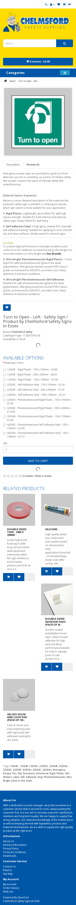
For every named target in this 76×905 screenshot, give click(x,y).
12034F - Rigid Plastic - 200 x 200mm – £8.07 (32, 374)
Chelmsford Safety (21, 332)
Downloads (9, 856)
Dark (29, 780)
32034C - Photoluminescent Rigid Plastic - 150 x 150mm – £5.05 (39, 401)
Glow (14, 780)
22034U (63, 766)
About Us (8, 841)
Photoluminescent (54, 777)
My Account (9, 884)
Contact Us (9, 866)
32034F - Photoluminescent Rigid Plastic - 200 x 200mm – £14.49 (39, 409)
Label (16, 777)
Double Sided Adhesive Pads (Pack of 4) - (55, 621)
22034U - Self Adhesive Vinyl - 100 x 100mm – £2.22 (36, 394)
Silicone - (52, 529)
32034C (7, 769)
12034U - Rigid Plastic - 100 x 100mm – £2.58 (32, 379)
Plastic (60, 773)
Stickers (7, 777)
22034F (53, 766)
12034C (14, 766)
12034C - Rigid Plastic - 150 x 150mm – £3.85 (32, 369)
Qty (5, 443)
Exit (20, 773)
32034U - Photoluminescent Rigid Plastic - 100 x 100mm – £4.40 (39, 418)
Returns (7, 870)
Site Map (8, 874)
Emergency (59, 769)
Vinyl (40, 777)
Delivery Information (15, 845)
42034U (47, 769)
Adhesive (31, 777)
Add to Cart (38, 461)
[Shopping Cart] (64, 4)
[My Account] (52, 4)
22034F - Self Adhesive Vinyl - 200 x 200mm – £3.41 (36, 389)
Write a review (43, 476)
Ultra (69, 777)
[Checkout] (69, 4)
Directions (29, 773)
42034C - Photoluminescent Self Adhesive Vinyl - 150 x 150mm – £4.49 (37, 426)
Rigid (52, 773)
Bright (6, 780)
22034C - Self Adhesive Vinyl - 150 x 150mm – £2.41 (36, 384)
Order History (11, 888)
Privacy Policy (10, 848)
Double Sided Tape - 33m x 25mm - (17, 532)
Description (13, 164)
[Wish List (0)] (58, 4)
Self (22, 777)
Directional (42, 773)
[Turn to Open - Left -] (38, 122)
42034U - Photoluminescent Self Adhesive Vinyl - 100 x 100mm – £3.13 (38, 434)
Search (13, 81)
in (19, 780)
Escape (7, 773)
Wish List (8, 891)
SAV (67, 773)
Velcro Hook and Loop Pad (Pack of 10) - (17, 717)
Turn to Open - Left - (28, 81)
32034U (26, 769)
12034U (33, 766)
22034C (43, 766)
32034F (17, 769)
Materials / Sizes (14, 363)
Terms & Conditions (14, 852)
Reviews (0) (33, 164)
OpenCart (23, 897)
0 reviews (27, 476)
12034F (24, 766)
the (23, 780)
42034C (37, 769)
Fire (14, 773)
